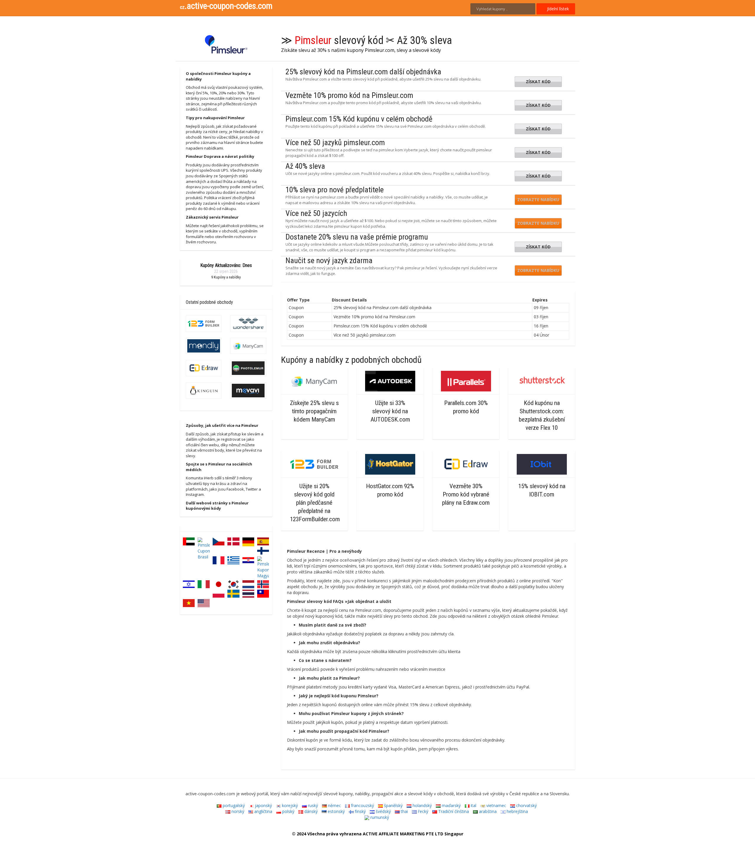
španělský (393, 805)
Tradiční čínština (453, 811)
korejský (289, 805)
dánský (310, 811)
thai (404, 811)
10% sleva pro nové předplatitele (334, 189)
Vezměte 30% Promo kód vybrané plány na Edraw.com (466, 494)
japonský (263, 805)
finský (360, 811)
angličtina (262, 811)
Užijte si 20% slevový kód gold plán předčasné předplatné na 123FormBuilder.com (315, 503)
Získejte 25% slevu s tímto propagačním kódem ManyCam (314, 411)
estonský (335, 811)
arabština (487, 811)
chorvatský (526, 805)
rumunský (379, 817)
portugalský (233, 805)
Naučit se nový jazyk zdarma (328, 260)
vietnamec (495, 805)
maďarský (451, 805)
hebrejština (516, 811)
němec (334, 805)
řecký (422, 811)
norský (237, 811)
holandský (421, 805)
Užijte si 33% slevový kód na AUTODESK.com (390, 411)
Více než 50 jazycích (316, 213)
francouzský (362, 805)
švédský (383, 811)
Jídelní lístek (557, 9)
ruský (312, 805)
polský (287, 811)
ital (473, 805)
